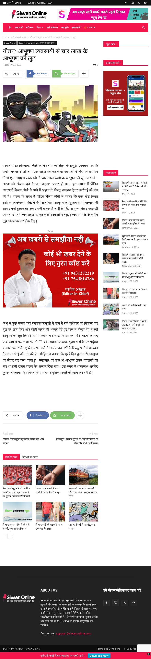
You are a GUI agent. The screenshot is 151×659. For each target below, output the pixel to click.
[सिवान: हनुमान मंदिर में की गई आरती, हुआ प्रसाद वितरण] (17, 511)
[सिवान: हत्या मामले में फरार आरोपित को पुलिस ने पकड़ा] (50, 475)
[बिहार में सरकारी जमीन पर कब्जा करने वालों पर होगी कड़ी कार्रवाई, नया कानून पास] (111, 258)
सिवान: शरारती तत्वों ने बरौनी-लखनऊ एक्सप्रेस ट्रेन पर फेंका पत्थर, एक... (134, 325)
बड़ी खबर (29, 27)
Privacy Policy (131, 648)
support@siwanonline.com (73, 633)
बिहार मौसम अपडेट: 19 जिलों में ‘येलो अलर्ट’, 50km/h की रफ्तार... (134, 186)
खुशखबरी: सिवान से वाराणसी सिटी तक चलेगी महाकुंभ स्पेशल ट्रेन (83, 492)
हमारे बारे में (76, 27)
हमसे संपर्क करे (52, 27)
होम (10, 27)
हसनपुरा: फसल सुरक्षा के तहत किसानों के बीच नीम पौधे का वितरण (77, 441)
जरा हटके (65, 27)
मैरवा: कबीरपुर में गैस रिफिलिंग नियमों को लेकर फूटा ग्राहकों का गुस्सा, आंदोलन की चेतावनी (16, 492)
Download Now (99, 655)
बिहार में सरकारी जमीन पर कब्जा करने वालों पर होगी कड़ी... (133, 258)
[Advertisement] (50, 153)
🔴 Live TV (89, 27)
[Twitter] (139, 3)
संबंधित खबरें (11, 457)
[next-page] (11, 536)
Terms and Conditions (108, 648)
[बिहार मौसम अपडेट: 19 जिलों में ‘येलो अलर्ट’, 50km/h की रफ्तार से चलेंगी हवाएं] (111, 186)
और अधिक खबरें (30, 457)
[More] (84, 74)
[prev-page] (5, 536)
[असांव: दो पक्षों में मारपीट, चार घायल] (83, 511)
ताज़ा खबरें (19, 27)
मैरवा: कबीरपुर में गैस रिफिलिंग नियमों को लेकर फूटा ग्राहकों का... (134, 205)
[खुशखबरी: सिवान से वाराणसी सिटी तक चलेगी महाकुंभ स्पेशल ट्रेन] (83, 475)
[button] (143, 28)
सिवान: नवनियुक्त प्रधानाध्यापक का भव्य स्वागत (23, 441)
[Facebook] (126, 3)
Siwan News (19, 37)
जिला (39, 27)
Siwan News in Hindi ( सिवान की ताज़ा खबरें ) (37, 43)
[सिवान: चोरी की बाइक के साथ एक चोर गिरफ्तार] (50, 511)
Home (6, 37)
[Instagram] (132, 3)
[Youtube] (145, 3)
